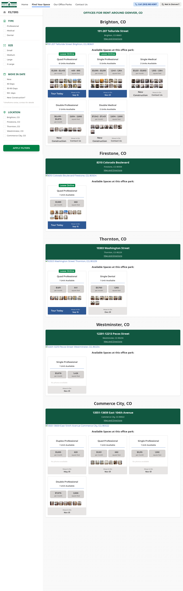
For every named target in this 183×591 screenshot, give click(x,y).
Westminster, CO (15, 131)
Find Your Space (41, 4)
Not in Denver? (172, 4)
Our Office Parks (63, 4)
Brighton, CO (13, 117)
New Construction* (16, 97)
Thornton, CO (13, 126)
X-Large (10, 64)
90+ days (11, 93)
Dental (10, 35)
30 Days (10, 84)
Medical (10, 30)
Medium (11, 55)
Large (9, 59)
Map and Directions (113, 39)
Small (9, 50)
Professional (13, 26)
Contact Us (81, 4)
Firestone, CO (13, 122)
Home (24, 4)
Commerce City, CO (16, 135)
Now (9, 79)
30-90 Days (12, 88)
